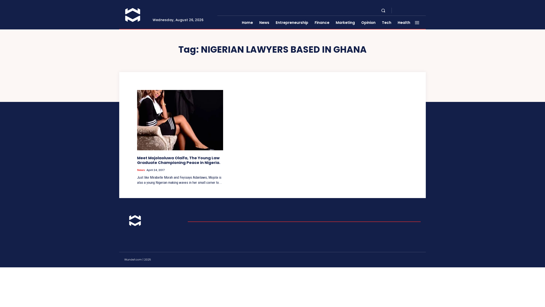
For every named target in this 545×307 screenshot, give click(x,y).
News (141, 170)
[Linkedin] (408, 10)
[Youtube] (424, 10)
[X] (419, 10)
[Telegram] (413, 10)
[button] (383, 10)
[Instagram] (403, 10)
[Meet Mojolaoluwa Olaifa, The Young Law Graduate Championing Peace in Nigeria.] (180, 120)
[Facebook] (398, 10)
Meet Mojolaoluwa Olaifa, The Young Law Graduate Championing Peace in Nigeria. (178, 160)
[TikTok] (409, 260)
